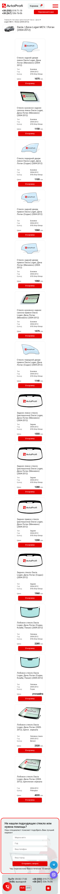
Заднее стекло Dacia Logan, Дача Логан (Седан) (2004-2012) (30, 575)
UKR (28, 887)
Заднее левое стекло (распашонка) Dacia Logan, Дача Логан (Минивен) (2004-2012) (30, 417)
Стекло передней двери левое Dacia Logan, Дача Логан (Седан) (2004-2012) (29, 161)
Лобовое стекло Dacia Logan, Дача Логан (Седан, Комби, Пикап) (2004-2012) (30, 625)
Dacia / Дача (34, 20)
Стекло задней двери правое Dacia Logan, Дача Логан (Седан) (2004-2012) (29, 211)
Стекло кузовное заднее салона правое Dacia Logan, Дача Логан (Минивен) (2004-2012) (29, 314)
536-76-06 (12, 13)
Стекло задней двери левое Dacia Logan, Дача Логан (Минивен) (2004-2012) (29, 62)
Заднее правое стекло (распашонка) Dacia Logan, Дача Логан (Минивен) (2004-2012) (30, 523)
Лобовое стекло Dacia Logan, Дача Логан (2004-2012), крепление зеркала (29, 779)
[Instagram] (48, 888)
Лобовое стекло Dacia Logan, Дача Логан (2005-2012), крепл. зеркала (29, 727)
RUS (22, 887)
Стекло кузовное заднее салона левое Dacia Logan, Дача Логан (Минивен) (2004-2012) (30, 112)
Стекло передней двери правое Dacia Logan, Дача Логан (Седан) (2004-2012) (29, 362)
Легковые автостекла (20, 20)
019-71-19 (12, 10)
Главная (7, 20)
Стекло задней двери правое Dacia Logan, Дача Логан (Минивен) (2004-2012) (29, 264)
